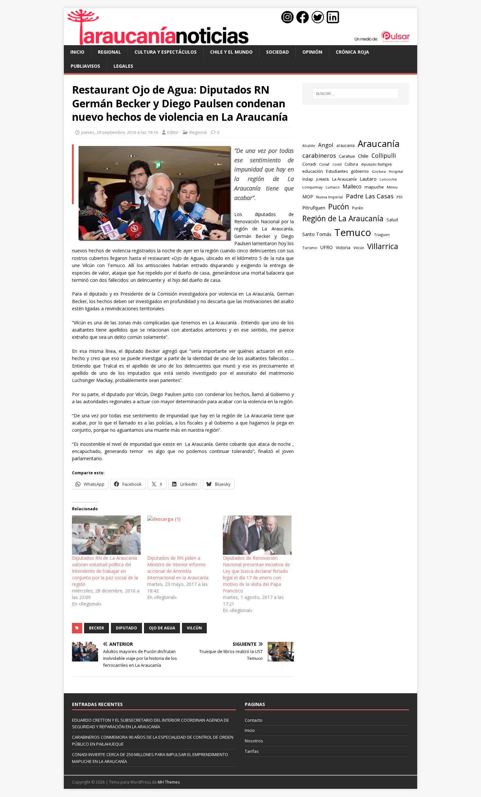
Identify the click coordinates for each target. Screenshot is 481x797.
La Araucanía (344, 179)
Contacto (253, 720)
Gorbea (379, 171)
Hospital (396, 171)
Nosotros (254, 741)
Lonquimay (312, 187)
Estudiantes (337, 171)
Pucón (338, 207)
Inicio (77, 52)
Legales (123, 66)
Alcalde (308, 145)
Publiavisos (85, 66)
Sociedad (277, 52)
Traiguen (382, 234)
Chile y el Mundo (231, 52)
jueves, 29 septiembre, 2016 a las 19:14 (119, 132)
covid (337, 164)
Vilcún (194, 628)
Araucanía (379, 143)
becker (96, 628)
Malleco (352, 186)
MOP (307, 196)
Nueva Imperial (329, 196)
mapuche (374, 187)
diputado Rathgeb (376, 164)
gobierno (360, 171)
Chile (363, 156)
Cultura (351, 164)
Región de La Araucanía (342, 218)
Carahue (347, 156)
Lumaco (333, 187)
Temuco (352, 232)
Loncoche (388, 179)
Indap (307, 179)
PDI (399, 196)
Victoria (343, 247)
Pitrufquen (313, 208)
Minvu (392, 187)
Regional (109, 52)
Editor (173, 132)
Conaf (324, 164)
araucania (345, 145)
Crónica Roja (352, 52)
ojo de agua (162, 628)
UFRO (326, 247)
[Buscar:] (356, 93)
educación (312, 171)
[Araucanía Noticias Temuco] (240, 41)
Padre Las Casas (370, 196)
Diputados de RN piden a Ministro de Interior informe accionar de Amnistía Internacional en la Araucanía (177, 568)
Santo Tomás (316, 234)
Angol (325, 145)
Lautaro (368, 179)
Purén (357, 208)
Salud (392, 220)
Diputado (126, 628)
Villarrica (382, 246)
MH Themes (169, 782)
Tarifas (252, 751)
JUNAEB (322, 179)
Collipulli (383, 155)
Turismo (309, 247)
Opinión (312, 52)
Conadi (309, 164)
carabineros (319, 155)
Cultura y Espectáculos (165, 52)
